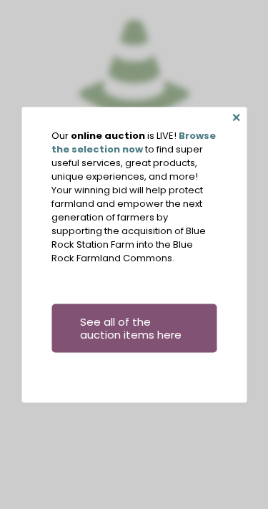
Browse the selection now (133, 141)
